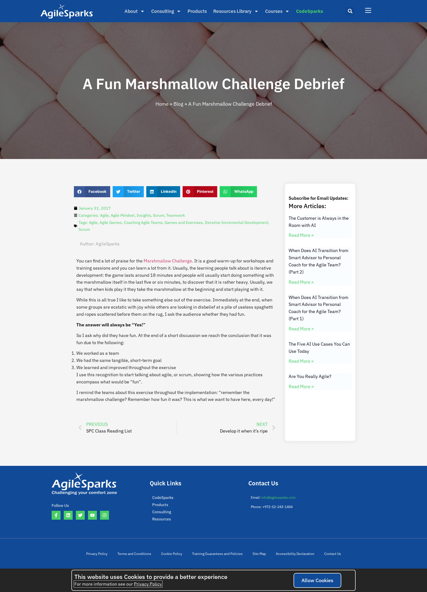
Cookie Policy (171, 554)
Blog (178, 103)
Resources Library (232, 11)
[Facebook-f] (56, 515)
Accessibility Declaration (295, 554)
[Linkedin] (68, 515)
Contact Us (332, 554)
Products (197, 11)
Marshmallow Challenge (168, 261)
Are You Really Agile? (310, 376)
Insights (144, 215)
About (131, 11)
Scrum (158, 215)
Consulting (162, 11)
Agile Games (111, 222)
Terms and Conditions (134, 554)
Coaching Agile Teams (143, 222)
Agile (104, 215)
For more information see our (118, 584)
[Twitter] (80, 515)
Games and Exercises (184, 222)
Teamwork (175, 215)
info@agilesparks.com (278, 497)
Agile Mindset (123, 215)
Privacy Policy (96, 554)
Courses (273, 11)
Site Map (259, 554)
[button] (350, 11)
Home (162, 103)
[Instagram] (104, 515)
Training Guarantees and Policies (217, 554)
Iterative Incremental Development (236, 222)
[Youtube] (92, 515)
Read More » (301, 235)
